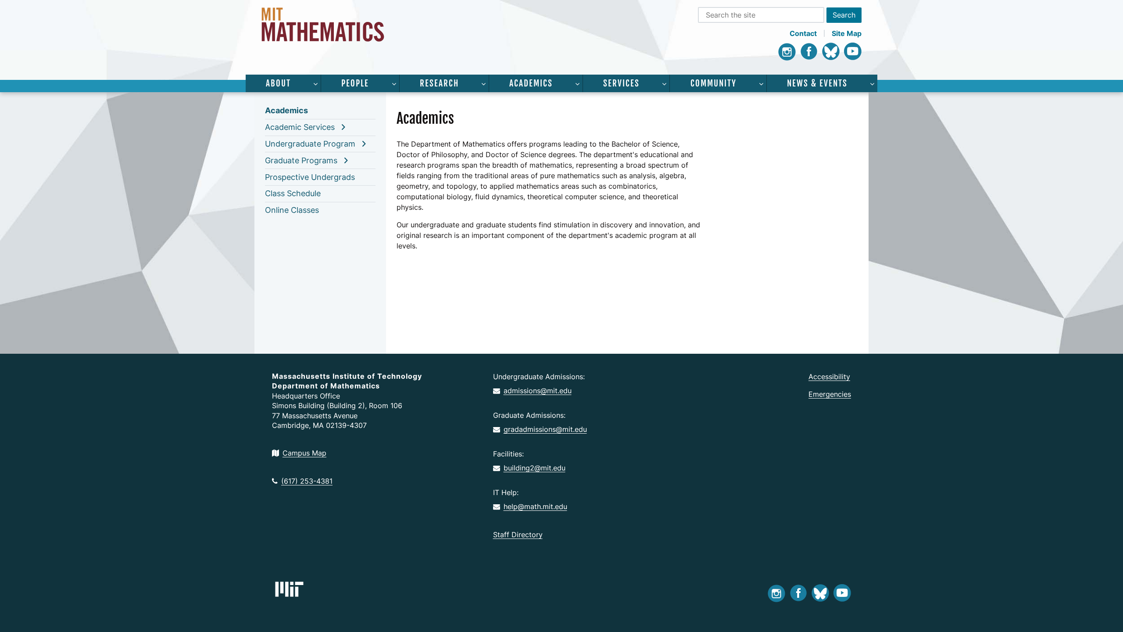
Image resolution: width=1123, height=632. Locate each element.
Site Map (847, 33)
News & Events (817, 83)
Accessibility (829, 376)
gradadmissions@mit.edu (545, 429)
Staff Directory (518, 534)
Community (713, 83)
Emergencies (829, 394)
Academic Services (300, 127)
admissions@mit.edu (538, 390)
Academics (531, 83)
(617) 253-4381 (307, 481)
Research (439, 83)
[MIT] (289, 589)
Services (621, 83)
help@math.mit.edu (535, 506)
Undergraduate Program (310, 143)
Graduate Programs (301, 160)
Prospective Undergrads (310, 177)
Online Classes (292, 210)
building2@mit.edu (534, 467)
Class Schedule (293, 193)
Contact (803, 33)
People (355, 83)
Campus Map (304, 453)
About (278, 83)
